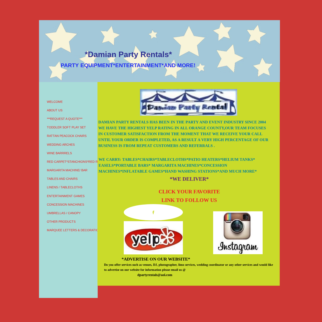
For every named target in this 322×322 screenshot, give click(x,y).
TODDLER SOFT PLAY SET (66, 127)
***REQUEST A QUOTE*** (64, 119)
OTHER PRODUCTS (61, 221)
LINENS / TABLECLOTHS (64, 187)
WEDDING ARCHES (61, 144)
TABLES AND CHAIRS (62, 178)
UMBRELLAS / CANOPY (64, 213)
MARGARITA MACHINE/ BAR (67, 170)
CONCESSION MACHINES (65, 204)
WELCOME (55, 101)
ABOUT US (54, 110)
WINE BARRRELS (59, 153)
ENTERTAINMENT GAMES (66, 196)
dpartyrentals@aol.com (154, 275)
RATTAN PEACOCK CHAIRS (67, 136)
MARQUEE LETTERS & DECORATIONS (75, 230)
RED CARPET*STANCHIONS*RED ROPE (75, 161)
